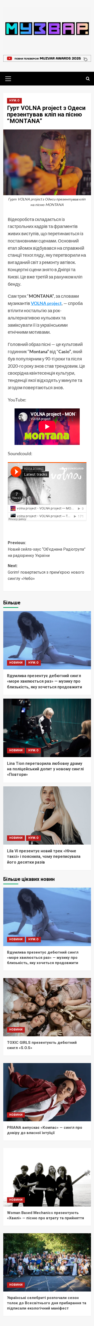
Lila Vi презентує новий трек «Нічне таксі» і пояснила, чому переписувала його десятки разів (43, 857)
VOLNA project (46, 303)
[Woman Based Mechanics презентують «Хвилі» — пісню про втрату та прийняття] (47, 1177)
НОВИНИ (16, 662)
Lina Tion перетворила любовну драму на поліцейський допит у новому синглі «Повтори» (45, 769)
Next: (46, 572)
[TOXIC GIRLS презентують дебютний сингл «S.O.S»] (47, 1007)
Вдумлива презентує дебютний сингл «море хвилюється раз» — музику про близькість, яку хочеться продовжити (44, 681)
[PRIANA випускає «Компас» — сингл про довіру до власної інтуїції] (47, 1092)
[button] (8, 78)
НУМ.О (14, 100)
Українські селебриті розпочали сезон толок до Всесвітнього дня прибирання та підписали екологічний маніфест (46, 1303)
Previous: (46, 549)
